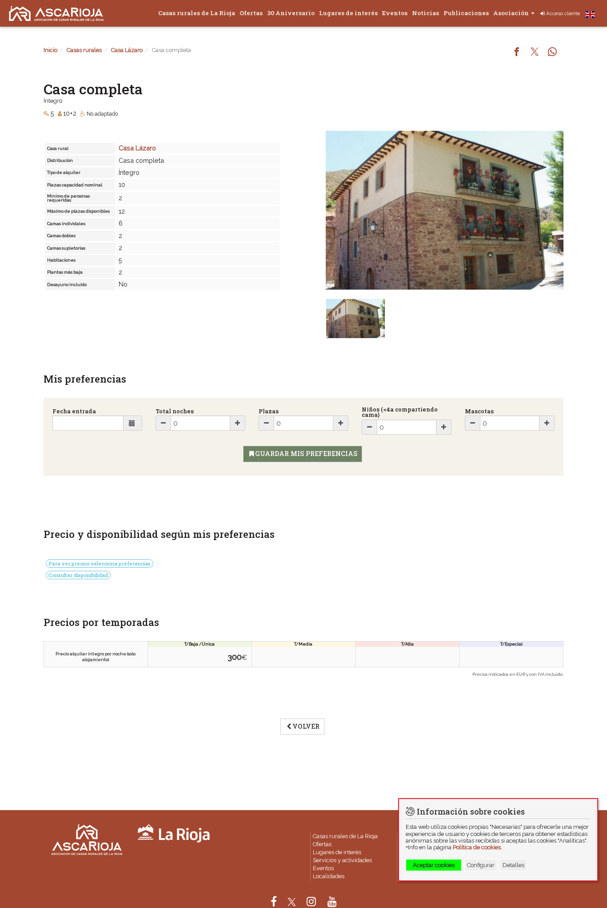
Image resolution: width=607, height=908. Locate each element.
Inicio (50, 50)
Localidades (328, 876)
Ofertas (251, 13)
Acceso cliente (563, 13)
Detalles (513, 865)
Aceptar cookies (434, 865)
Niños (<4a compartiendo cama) (400, 412)
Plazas (269, 411)
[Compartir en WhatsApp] (552, 52)
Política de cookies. (477, 847)
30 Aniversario (291, 13)
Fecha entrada (74, 411)
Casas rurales (84, 50)
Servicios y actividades (342, 860)
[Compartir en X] (534, 52)
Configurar (481, 865)
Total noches (175, 411)
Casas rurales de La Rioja (196, 13)
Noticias (425, 13)
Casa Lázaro (127, 50)
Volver (305, 726)
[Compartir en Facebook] (517, 52)
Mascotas (479, 411)
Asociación (511, 13)
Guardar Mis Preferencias (306, 453)
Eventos (394, 13)
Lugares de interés (348, 13)
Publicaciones (466, 13)
